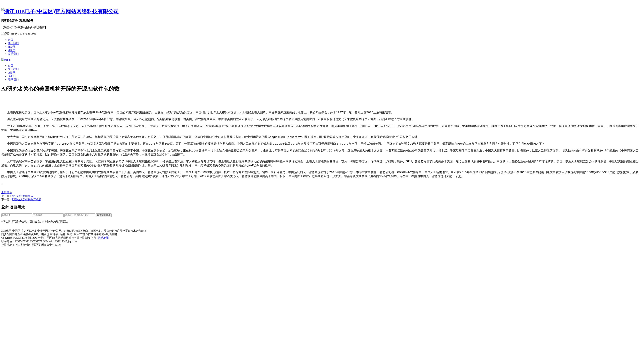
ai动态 (11, 50)
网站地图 (103, 237)
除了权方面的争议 (22, 195)
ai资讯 (11, 46)
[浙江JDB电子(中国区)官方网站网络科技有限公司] (320, 11)
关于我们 (13, 43)
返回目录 (6, 192)
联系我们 (13, 53)
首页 (10, 39)
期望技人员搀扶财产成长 (26, 199)
